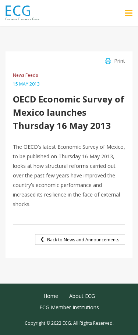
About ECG (82, 295)
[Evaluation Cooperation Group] (25, 13)
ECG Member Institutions (69, 307)
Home (50, 295)
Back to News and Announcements (83, 240)
